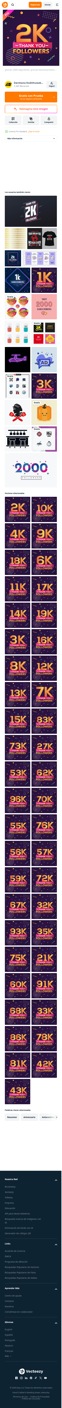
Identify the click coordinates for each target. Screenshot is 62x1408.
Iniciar (48, 4)
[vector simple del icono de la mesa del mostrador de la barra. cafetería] (17, 620)
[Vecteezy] (5, 5)
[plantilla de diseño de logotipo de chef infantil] (17, 567)
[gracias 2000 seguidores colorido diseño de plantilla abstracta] (30, 677)
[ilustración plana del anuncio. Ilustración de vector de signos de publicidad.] (17, 487)
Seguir (52, 86)
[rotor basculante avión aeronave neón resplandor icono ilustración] (17, 461)
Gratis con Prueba (31, 97)
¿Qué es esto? (34, 131)
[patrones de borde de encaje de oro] (15, 238)
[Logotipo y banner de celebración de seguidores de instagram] (17, 355)
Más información (14, 138)
